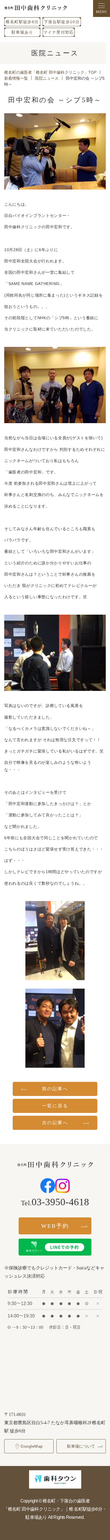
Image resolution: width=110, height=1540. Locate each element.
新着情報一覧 (16, 78)
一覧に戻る (55, 1105)
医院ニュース (47, 78)
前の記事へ (55, 1088)
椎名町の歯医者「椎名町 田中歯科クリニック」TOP (50, 72)
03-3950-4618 (60, 1202)
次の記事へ (55, 1122)
